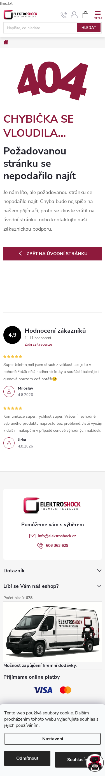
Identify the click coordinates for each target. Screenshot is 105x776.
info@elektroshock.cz (57, 536)
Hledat (88, 27)
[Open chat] (95, 763)
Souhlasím (77, 760)
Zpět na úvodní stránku (57, 254)
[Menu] (97, 14)
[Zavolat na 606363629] (63, 15)
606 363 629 (57, 545)
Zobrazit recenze (38, 344)
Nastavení (52, 739)
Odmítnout (27, 758)
